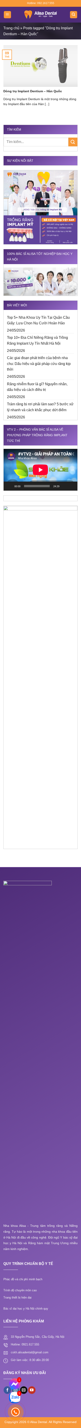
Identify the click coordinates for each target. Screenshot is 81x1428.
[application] (40, 470)
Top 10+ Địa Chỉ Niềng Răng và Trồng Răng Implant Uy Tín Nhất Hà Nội (37, 340)
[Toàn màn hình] (71, 486)
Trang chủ (11, 28)
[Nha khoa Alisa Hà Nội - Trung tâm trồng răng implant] (40, 14)
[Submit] (72, 142)
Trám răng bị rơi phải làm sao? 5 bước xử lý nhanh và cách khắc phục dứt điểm (40, 407)
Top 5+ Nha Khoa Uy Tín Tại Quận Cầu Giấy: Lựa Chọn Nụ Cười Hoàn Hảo (38, 320)
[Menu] (7, 14)
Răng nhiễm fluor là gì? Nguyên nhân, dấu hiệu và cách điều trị (37, 387)
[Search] (73, 14)
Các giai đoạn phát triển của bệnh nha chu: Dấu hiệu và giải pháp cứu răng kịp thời (39, 363)
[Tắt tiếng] (64, 486)
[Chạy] (9, 486)
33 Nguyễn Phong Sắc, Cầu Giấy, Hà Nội (37, 1336)
